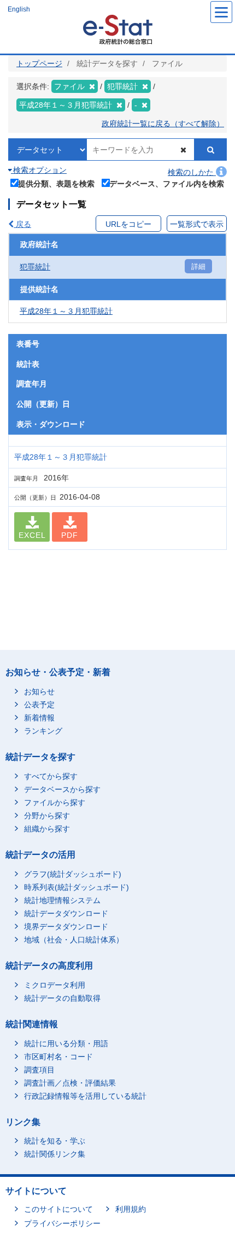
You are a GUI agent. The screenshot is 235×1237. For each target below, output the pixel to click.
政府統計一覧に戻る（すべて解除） (163, 123)
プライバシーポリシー (62, 1223)
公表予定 (39, 704)
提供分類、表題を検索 (56, 183)
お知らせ (39, 691)
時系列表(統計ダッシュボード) (76, 887)
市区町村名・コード (58, 1056)
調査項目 (39, 1070)
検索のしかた (192, 172)
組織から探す (47, 829)
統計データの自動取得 (62, 998)
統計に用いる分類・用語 (66, 1043)
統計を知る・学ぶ (54, 1141)
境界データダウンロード (66, 926)
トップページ (39, 63)
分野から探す (47, 815)
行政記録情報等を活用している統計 (85, 1096)
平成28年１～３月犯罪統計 (66, 311)
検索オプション (39, 170)
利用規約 (130, 1209)
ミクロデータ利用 (54, 985)
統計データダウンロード (66, 913)
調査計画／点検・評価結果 (70, 1083)
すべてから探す (51, 776)
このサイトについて (58, 1209)
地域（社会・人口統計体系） (74, 939)
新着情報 (39, 718)
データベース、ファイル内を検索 (166, 183)
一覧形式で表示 (197, 224)
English (19, 9)
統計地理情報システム (62, 900)
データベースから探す (62, 789)
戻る (22, 224)
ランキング (43, 731)
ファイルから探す (54, 802)
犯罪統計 (35, 266)
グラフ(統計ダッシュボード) (72, 874)
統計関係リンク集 (54, 1154)
